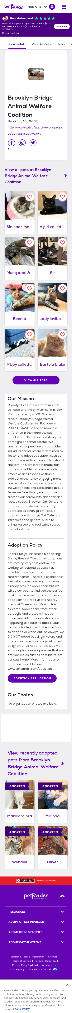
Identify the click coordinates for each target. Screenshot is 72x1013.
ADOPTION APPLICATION (32, 678)
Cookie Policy (17, 969)
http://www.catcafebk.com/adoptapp (35, 127)
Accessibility (49, 965)
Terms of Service (22, 960)
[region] (36, 996)
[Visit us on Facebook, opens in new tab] (11, 143)
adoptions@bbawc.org (24, 134)
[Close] (67, 985)
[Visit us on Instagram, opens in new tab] (22, 143)
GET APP (61, 26)
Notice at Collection (45, 960)
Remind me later (10, 33)
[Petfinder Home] (14, 6)
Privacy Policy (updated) (25, 965)
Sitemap (52, 956)
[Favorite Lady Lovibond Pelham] (62, 288)
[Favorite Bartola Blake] (62, 334)
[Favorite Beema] (30, 288)
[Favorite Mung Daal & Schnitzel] (30, 242)
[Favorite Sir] (62, 242)
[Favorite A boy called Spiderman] (30, 334)
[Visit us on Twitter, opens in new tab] (33, 143)
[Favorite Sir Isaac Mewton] (30, 197)
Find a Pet (35, 6)
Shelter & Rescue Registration (27, 956)
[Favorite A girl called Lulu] (62, 197)
